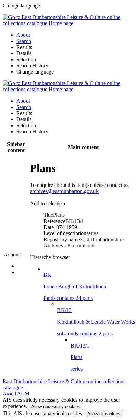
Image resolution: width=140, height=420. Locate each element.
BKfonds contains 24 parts (74, 286)
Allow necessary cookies (55, 406)
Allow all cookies (103, 413)
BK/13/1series (80, 357)
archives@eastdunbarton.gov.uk (64, 191)
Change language (35, 72)
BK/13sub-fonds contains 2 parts (96, 321)
